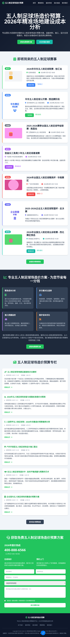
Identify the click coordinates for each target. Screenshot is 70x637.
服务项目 (49, 3)
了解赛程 (29, 115)
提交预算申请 (35, 605)
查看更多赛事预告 (35, 262)
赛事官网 (31, 194)
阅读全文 (7, 387)
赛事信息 (31, 251)
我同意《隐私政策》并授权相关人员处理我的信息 (21, 600)
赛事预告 (41, 3)
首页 (34, 3)
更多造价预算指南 (35, 522)
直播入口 (40, 194)
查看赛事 (9, 167)
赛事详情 (31, 85)
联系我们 (65, 3)
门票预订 (40, 84)
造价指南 (57, 3)
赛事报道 (18, 166)
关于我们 (20, 625)
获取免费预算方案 (26, 42)
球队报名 (38, 114)
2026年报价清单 (44, 42)
